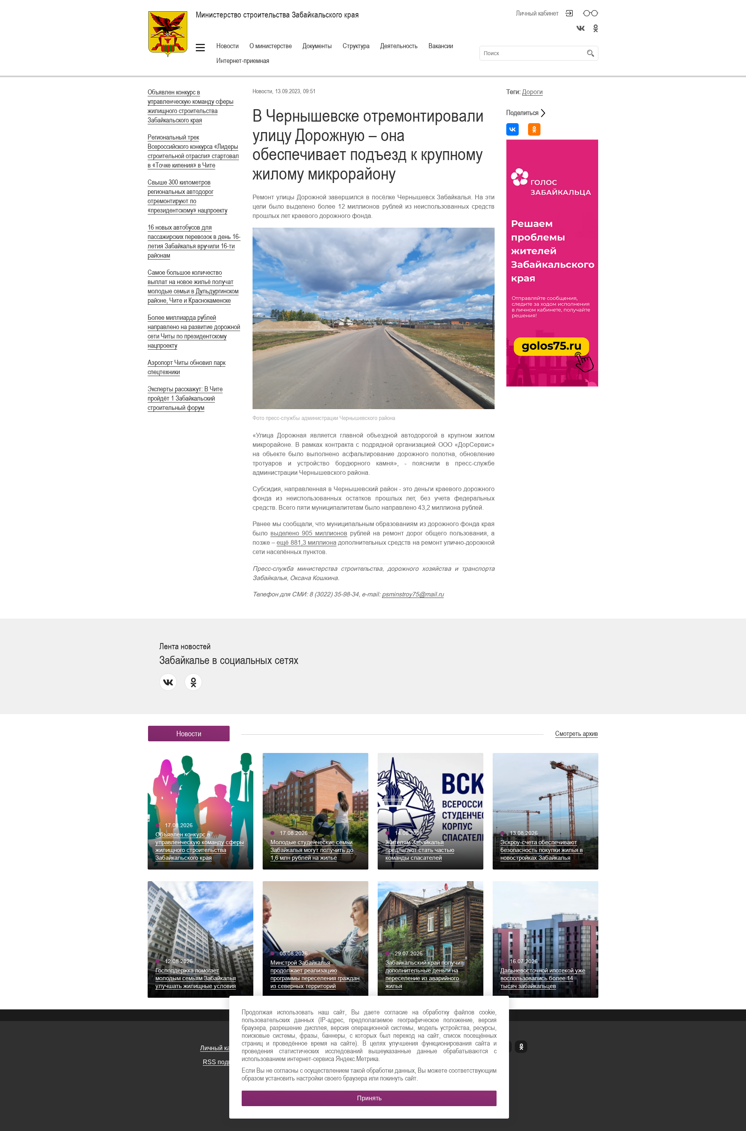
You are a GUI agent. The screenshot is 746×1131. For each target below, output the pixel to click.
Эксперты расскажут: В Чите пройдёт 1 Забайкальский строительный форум (185, 398)
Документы (317, 46)
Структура (356, 46)
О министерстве (270, 46)
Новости (227, 46)
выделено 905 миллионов (308, 533)
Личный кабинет (537, 13)
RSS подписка (223, 1062)
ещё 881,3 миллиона (306, 542)
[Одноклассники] (534, 129)
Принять (369, 1098)
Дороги (532, 92)
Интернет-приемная (242, 60)
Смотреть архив (576, 733)
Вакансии (441, 46)
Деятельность (399, 46)
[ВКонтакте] (512, 129)
